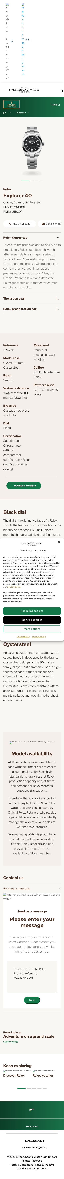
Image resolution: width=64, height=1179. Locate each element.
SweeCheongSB (32, 1141)
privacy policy (14, 587)
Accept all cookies (32, 610)
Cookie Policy (23, 636)
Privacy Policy (39, 636)
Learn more (9, 1041)
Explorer (21, 112)
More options (32, 628)
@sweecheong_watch (32, 1147)
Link (8, 1071)
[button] (59, 542)
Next (32, 1000)
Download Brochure (25, 485)
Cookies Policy (26, 1168)
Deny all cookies (32, 619)
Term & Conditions (21, 1164)
